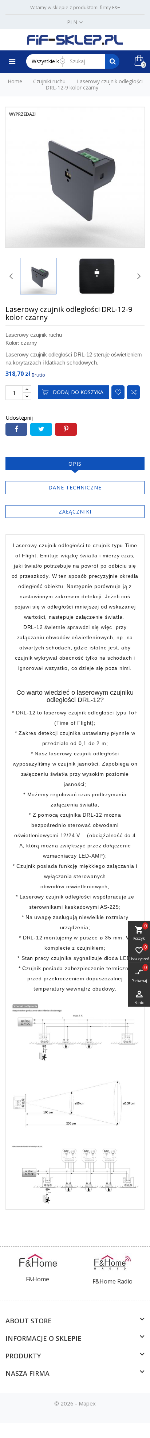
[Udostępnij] (16, 429)
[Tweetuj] (41, 429)
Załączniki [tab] (75, 511)
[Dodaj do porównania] (133, 392)
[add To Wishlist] (118, 392)
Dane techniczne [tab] (75, 487)
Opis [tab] (75, 463)
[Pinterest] (66, 429)
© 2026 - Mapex (75, 1403)
